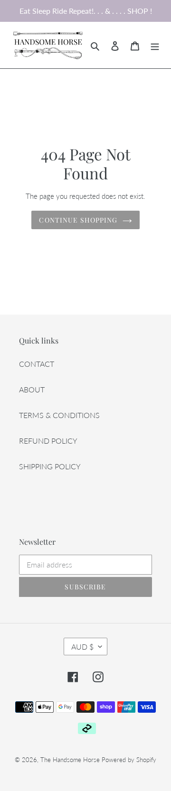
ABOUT (32, 389)
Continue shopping (78, 219)
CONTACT (36, 363)
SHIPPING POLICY (50, 466)
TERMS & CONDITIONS (59, 414)
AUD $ (82, 646)
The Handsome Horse (70, 759)
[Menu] (155, 45)
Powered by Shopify (129, 759)
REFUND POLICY (48, 440)
